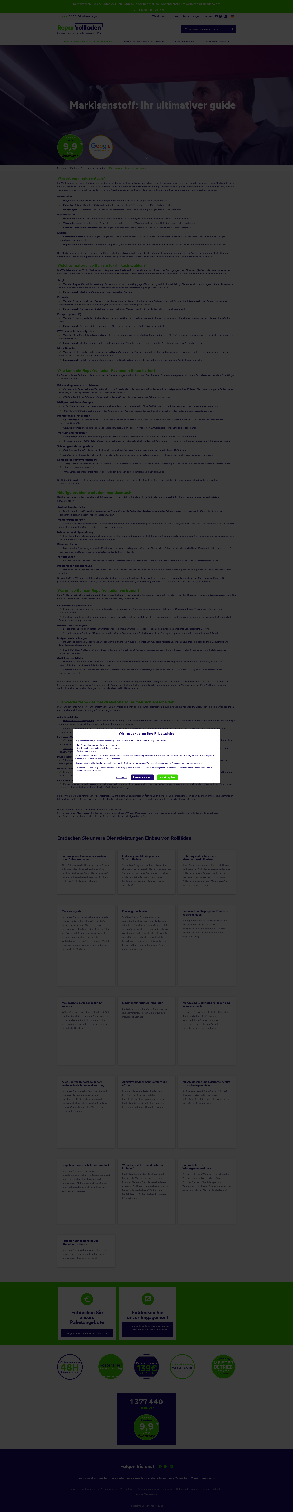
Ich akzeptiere (167, 777)
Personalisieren (142, 777)
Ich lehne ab (121, 777)
